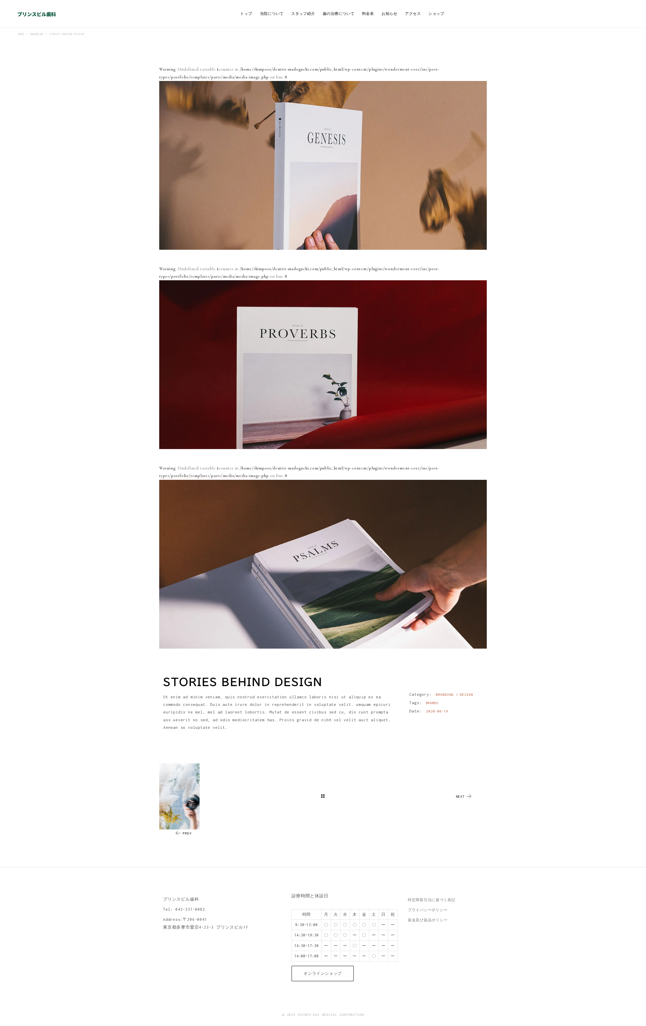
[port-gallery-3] (323, 564)
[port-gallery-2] (323, 364)
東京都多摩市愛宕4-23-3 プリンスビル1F (205, 927)
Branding (446, 694)
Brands (432, 703)
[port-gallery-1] (323, 165)
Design (466, 694)
